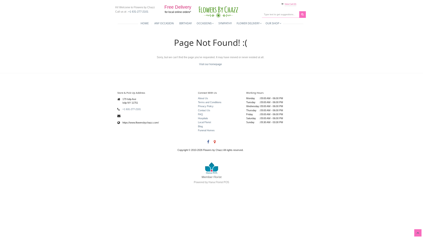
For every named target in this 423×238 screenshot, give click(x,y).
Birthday (185, 23)
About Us (203, 98)
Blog (200, 126)
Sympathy (225, 23)
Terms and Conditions (209, 102)
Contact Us (204, 110)
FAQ (200, 114)
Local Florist (204, 122)
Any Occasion (164, 23)
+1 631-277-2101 (138, 11)
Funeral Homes (206, 130)
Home (145, 23)
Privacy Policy (205, 106)
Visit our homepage (210, 64)
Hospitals (203, 118)
